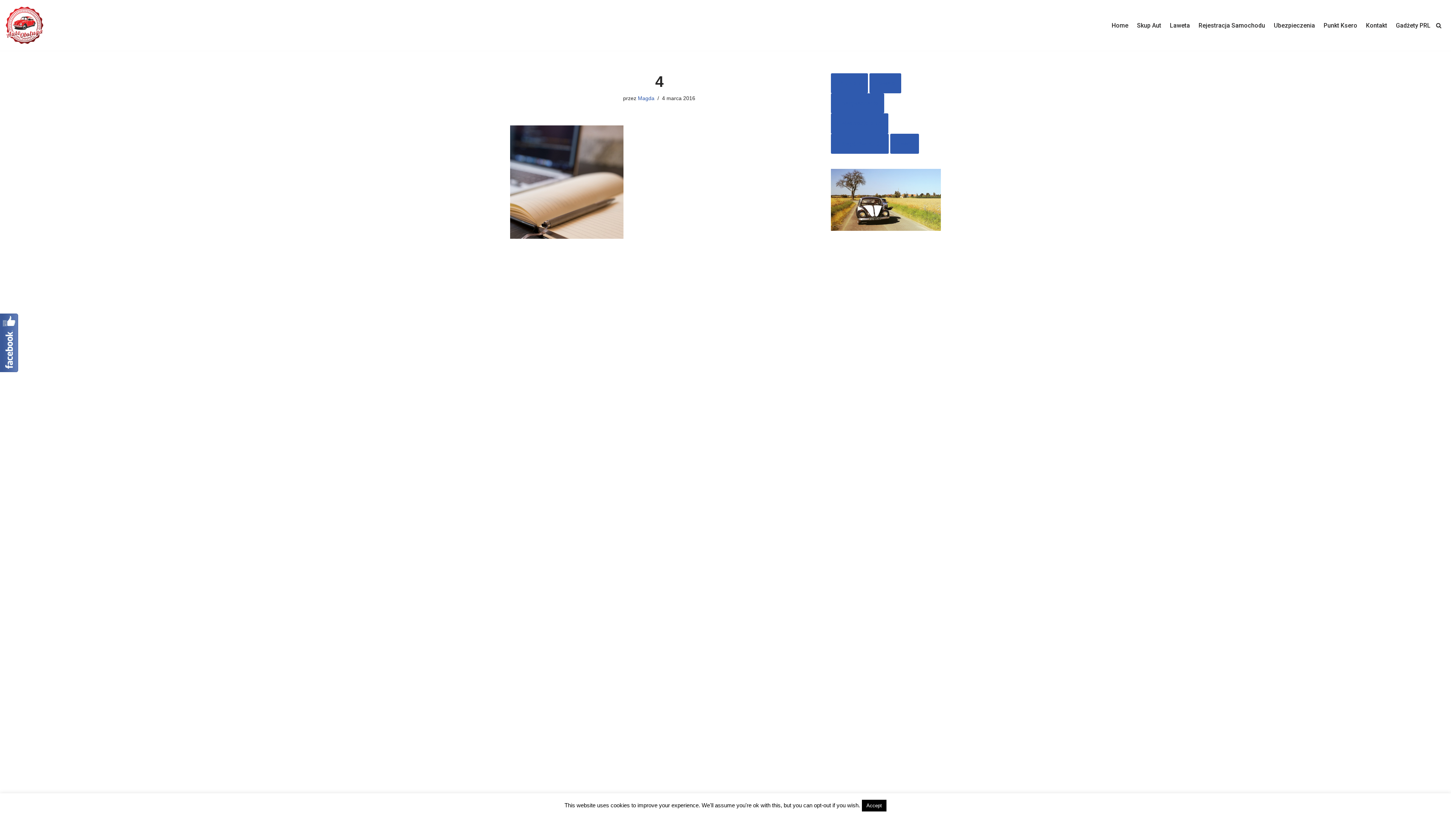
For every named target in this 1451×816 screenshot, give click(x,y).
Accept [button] (874, 805)
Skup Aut (1149, 25)
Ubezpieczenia (1294, 25)
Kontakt (1376, 25)
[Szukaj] (1439, 25)
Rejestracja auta (860, 123)
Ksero (904, 144)
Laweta (1180, 25)
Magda (646, 98)
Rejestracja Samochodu (1232, 25)
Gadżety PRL (1413, 25)
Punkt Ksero (1340, 25)
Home (1120, 25)
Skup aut (849, 83)
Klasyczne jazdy (860, 144)
